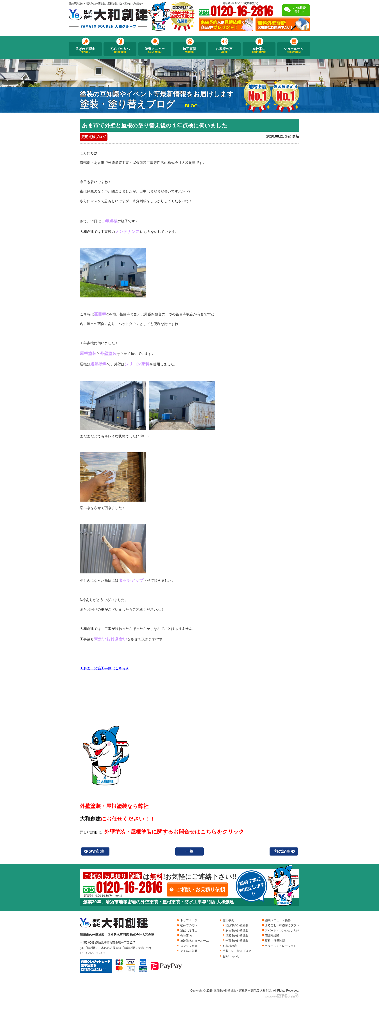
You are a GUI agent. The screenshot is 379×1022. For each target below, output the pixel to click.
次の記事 (97, 851)
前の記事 (282, 851)
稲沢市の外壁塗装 (236, 935)
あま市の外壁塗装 (236, 930)
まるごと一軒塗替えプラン (282, 925)
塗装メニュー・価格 (278, 920)
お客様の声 (224, 50)
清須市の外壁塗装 (236, 925)
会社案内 (259, 50)
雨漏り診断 (272, 935)
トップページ (188, 920)
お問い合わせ (231, 956)
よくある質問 (188, 951)
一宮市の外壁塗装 (236, 940)
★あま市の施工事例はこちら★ (104, 668)
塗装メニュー (155, 50)
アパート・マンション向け (282, 930)
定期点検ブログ (93, 137)
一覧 (189, 851)
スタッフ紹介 (188, 946)
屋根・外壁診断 (275, 940)
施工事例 (189, 50)
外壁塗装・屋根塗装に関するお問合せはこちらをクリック (174, 832)
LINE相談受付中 (299, 9)
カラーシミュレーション (280, 946)
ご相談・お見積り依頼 (200, 889)
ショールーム (294, 50)
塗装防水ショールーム (194, 940)
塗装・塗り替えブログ (237, 951)
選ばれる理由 (85, 50)
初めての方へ (120, 50)
